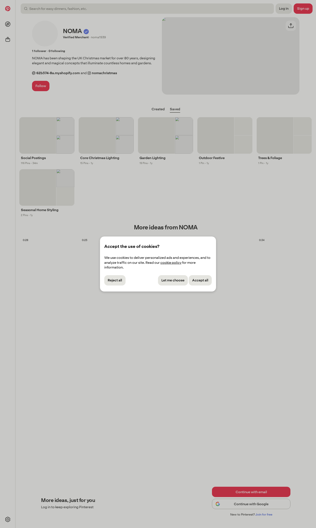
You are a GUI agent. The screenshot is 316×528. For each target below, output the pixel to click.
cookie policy (170, 263)
